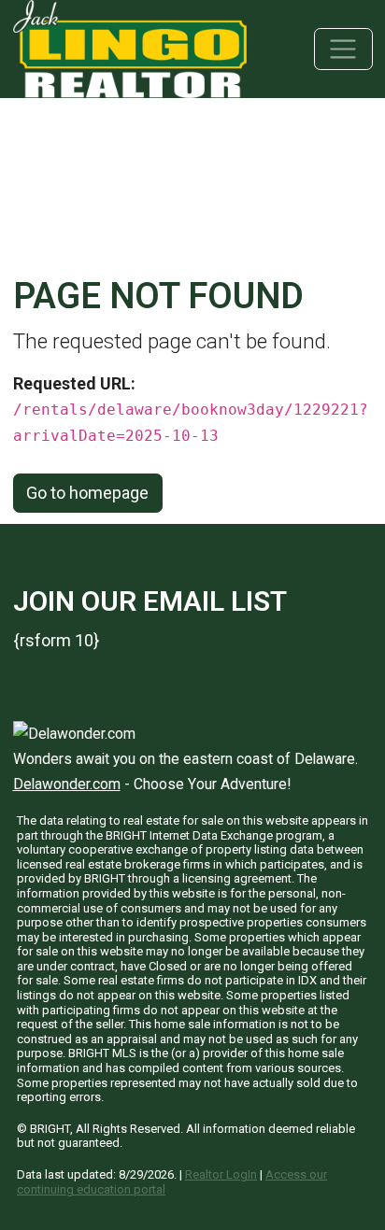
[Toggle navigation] (343, 49)
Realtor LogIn (221, 1174)
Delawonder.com (67, 784)
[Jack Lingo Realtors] (130, 47)
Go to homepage (87, 492)
